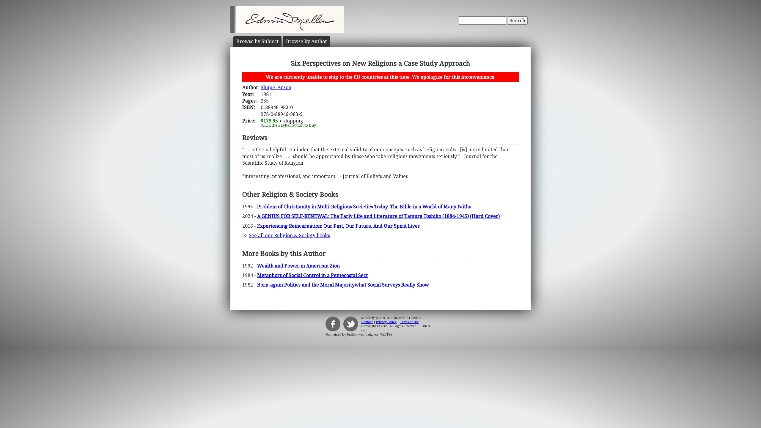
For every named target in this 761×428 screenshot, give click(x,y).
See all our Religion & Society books (289, 235)
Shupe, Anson (276, 87)
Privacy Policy (386, 322)
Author (306, 41)
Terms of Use (409, 322)
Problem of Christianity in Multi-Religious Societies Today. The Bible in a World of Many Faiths (364, 206)
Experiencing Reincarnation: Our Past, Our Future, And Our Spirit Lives (338, 226)
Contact (367, 322)
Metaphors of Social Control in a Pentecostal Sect (312, 275)
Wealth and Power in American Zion (298, 265)
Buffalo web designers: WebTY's (369, 334)
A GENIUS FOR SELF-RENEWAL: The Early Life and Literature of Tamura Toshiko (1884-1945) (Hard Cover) (378, 216)
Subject (257, 41)
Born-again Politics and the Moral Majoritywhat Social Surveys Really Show (343, 284)
